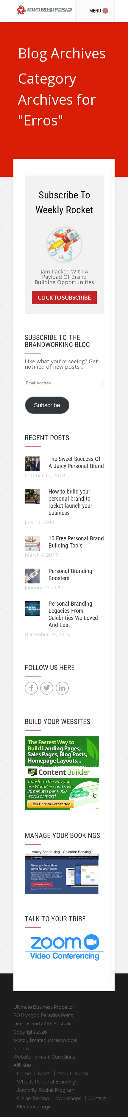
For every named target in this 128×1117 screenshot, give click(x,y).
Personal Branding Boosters (70, 574)
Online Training (33, 1098)
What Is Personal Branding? (47, 1082)
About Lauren (72, 1073)
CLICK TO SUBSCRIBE (64, 297)
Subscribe (47, 405)
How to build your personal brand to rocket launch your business (70, 502)
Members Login (34, 1107)
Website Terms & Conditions (44, 1057)
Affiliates (22, 1065)
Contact (97, 1098)
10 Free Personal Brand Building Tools (76, 542)
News (44, 1073)
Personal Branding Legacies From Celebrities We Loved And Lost (73, 614)
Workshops (68, 1098)
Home (24, 1073)
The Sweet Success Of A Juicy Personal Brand (76, 462)
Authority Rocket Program (45, 1090)
